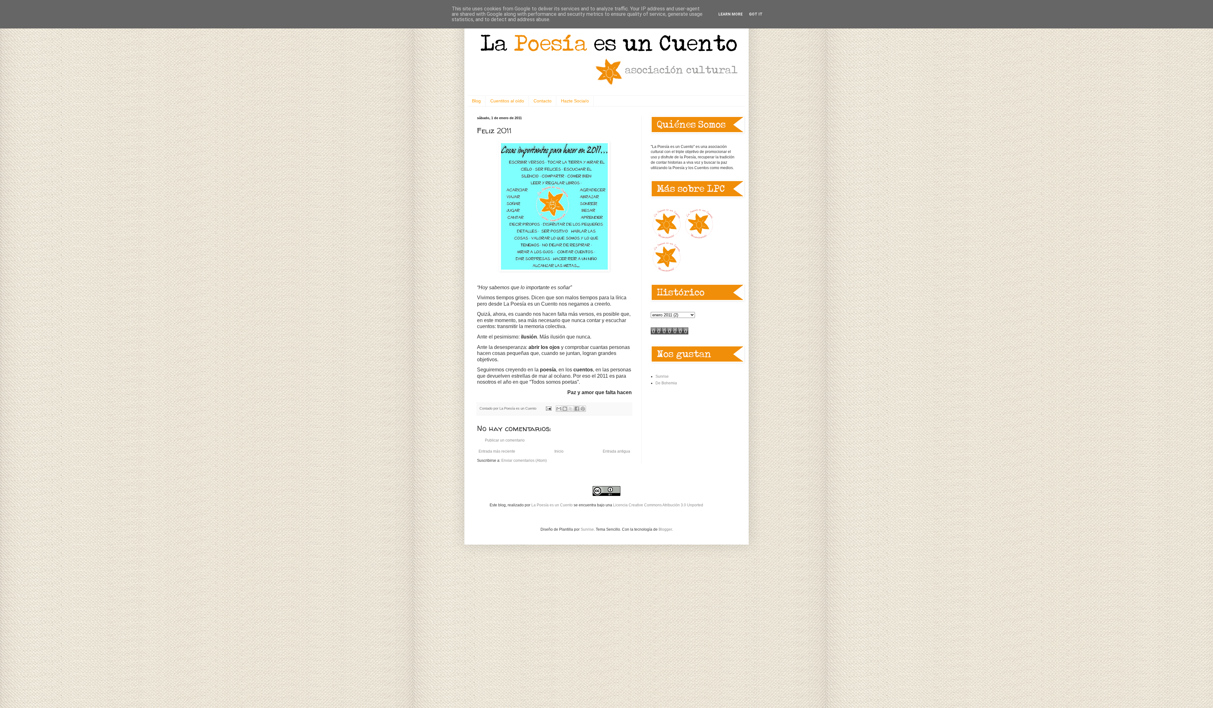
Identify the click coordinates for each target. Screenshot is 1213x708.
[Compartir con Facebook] (577, 409)
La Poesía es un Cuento (552, 505)
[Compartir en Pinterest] (583, 409)
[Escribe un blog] (565, 409)
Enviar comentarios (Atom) (524, 460)
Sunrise (662, 376)
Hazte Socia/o (575, 100)
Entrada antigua (616, 451)
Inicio (559, 451)
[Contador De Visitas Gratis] (669, 333)
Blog (476, 100)
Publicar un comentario (505, 440)
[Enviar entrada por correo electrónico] (548, 408)
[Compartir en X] (571, 409)
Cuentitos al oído (507, 100)
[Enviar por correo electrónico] (559, 409)
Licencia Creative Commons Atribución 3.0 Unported (658, 505)
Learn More (730, 14)
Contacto (543, 100)
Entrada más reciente (497, 451)
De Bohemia (666, 383)
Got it (756, 14)
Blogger (665, 529)
